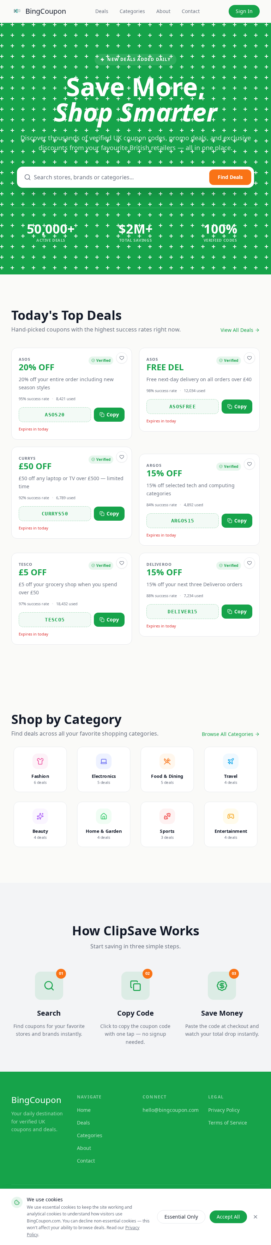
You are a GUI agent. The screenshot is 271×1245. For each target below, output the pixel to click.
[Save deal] (121, 358)
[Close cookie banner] (255, 1217)
